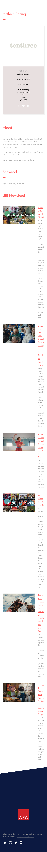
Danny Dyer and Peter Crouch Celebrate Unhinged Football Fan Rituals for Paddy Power (42, 345)
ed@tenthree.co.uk (23, 74)
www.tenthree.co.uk (23, 79)
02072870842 (23, 84)
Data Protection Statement (25, 837)
